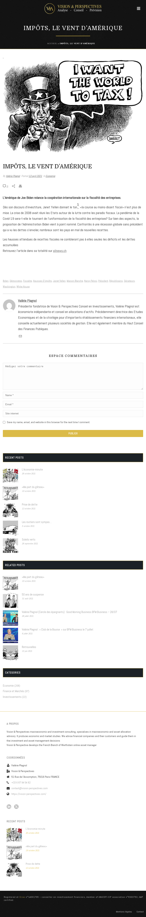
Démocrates (16, 281)
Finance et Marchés (13, 691)
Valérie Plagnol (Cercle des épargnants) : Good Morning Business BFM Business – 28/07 (69, 612)
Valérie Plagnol (13, 176)
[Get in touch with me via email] (20, 336)
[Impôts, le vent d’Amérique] (73, 106)
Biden (6, 281)
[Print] (22, 186)
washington (9, 286)
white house (23, 286)
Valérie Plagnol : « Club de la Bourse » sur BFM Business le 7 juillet (57, 629)
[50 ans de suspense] (10, 600)
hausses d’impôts (42, 281)
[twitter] (16, 806)
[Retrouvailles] (10, 653)
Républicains (116, 281)
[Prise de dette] (10, 510)
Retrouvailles (29, 647)
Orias (22, 897)
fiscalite (27, 281)
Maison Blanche (75, 281)
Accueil (52, 43)
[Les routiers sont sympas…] (10, 528)
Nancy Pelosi (90, 281)
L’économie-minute (32, 469)
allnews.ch (60, 250)
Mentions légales (124, 911)
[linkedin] (9, 806)
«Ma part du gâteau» (33, 487)
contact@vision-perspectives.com (29, 788)
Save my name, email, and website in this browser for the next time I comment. (48, 422)
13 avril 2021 (35, 176)
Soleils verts (28, 539)
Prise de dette (29, 504)
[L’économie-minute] (10, 475)
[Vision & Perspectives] (73, 8)
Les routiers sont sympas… (37, 522)
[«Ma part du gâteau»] (10, 493)
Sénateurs (129, 281)
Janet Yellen (59, 281)
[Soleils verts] (10, 545)
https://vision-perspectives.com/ (28, 794)
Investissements (12, 697)
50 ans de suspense (33, 594)
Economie (50, 176)
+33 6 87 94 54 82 (21, 782)
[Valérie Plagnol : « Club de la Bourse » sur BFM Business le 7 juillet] (10, 635)
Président (103, 281)
